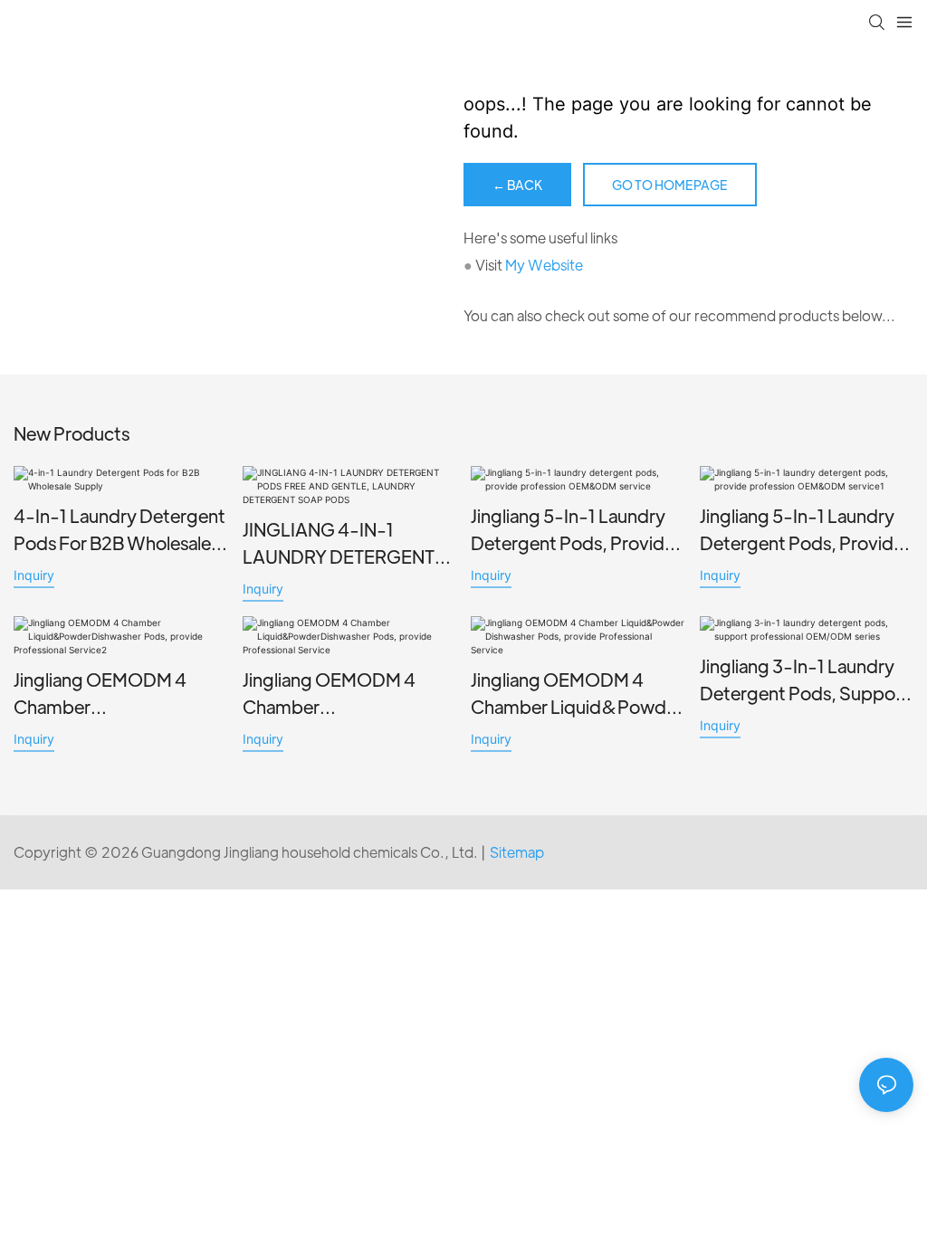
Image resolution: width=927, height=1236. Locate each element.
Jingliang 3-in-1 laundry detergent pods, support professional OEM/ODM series (804, 680)
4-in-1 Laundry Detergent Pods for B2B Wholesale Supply (119, 530)
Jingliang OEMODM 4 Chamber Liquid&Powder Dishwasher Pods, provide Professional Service (577, 694)
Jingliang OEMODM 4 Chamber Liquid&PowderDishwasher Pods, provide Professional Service (347, 694)
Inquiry (34, 575)
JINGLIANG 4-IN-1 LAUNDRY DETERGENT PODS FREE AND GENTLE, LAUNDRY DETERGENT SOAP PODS (349, 544)
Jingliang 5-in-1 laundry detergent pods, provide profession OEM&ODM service (572, 530)
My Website (544, 264)
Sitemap (517, 851)
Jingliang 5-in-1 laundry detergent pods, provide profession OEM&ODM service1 (801, 530)
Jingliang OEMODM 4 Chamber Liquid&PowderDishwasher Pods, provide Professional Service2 (118, 694)
